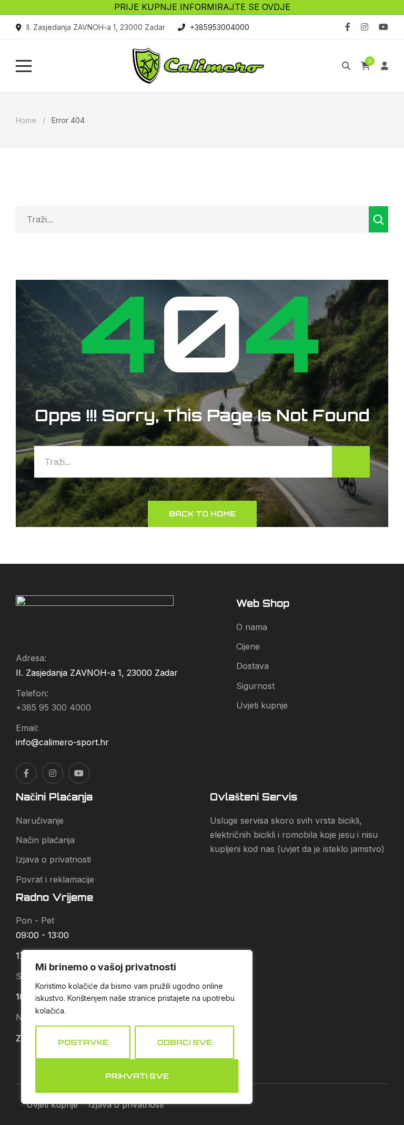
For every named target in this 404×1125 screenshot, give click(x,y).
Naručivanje (40, 820)
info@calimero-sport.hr (62, 742)
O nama (251, 627)
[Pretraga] (378, 219)
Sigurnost (255, 686)
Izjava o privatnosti (53, 859)
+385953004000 (219, 27)
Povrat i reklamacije (55, 879)
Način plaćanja (45, 840)
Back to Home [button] (202, 513)
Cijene (248, 646)
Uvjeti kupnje (262, 705)
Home (26, 120)
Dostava (252, 666)
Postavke (83, 1042)
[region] (136, 1027)
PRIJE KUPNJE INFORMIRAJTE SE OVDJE (202, 7)
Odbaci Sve (184, 1042)
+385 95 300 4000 (53, 707)
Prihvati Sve (137, 1075)
